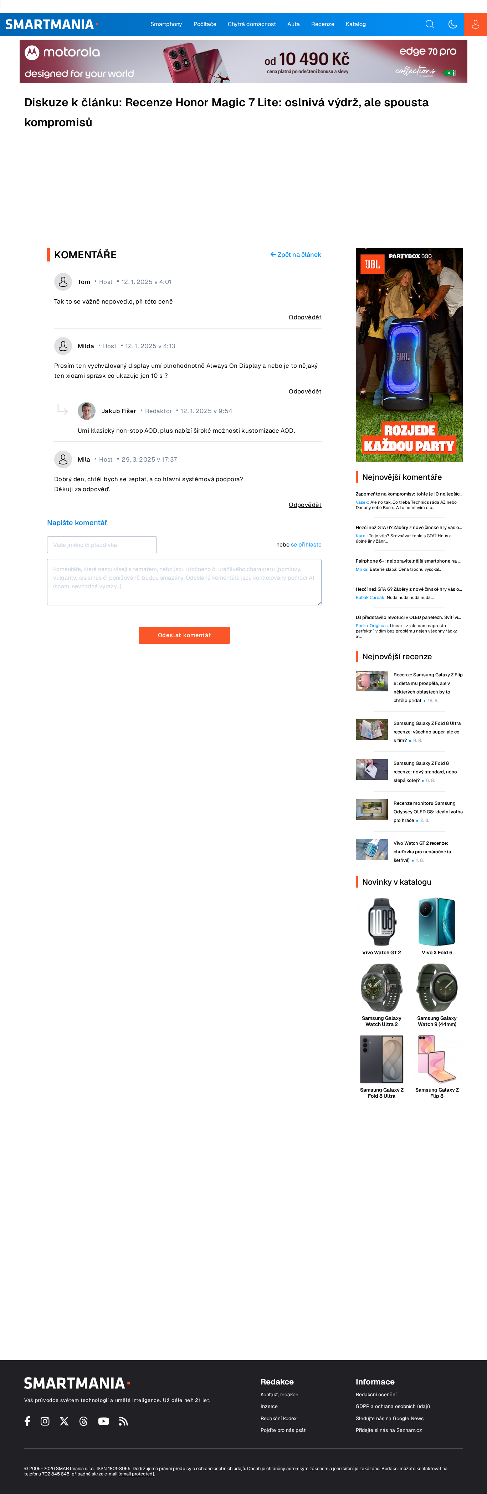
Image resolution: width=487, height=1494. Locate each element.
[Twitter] (64, 1424)
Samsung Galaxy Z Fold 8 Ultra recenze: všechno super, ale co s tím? (427, 731)
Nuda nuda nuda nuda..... (395, 597)
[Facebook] (27, 1424)
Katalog (356, 24)
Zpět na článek (299, 255)
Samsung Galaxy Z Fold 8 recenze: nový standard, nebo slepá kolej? (425, 771)
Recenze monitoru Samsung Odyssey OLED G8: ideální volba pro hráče (428, 811)
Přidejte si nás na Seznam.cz (389, 1430)
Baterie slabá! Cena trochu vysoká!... (398, 569)
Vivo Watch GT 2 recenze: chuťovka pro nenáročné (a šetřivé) (422, 851)
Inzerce (269, 1406)
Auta (293, 24)
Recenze (322, 24)
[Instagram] (45, 1424)
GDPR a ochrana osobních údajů (393, 1406)
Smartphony (166, 24)
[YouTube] (103, 1424)
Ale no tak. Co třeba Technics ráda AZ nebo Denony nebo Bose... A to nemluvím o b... (406, 505)
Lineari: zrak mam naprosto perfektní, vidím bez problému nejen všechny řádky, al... (406, 631)
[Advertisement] (243, 191)
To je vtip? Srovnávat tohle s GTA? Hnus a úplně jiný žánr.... (404, 538)
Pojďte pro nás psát (283, 1430)
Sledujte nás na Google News (390, 1419)
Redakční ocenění (376, 1395)
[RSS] (123, 1424)
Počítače (205, 24)
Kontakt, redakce (279, 1395)
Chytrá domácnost (252, 24)
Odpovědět (305, 317)
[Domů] (52, 24)
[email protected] (136, 1474)
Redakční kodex (279, 1419)
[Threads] (83, 1424)
